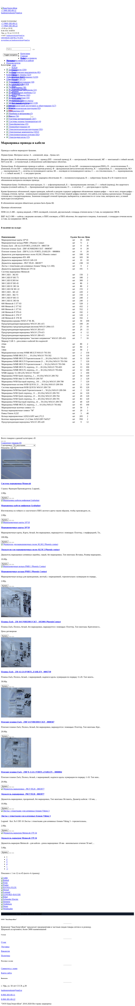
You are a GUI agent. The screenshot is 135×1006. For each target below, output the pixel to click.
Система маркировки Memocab (16, 483)
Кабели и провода (28, 58)
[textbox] (18, 49)
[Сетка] (5, 441)
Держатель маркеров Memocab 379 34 (19, 838)
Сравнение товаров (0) (11, 443)
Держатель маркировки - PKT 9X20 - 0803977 (22, 794)
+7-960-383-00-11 (8, 10)
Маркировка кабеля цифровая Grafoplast (20, 505)
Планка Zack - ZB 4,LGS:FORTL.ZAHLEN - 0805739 (26, 672)
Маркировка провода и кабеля (20, 60)
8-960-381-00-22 (8, 999)
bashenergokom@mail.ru (11, 13)
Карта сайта (6, 973)
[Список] (2, 441)
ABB (14, 65)
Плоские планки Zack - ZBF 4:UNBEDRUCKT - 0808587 (27, 722)
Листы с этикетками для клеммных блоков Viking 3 (26, 816)
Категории (25, 53)
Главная (24, 56)
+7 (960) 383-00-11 (9, 23)
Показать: (5, 448)
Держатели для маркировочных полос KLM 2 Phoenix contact (30, 549)
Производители (13, 63)
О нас (3, 942)
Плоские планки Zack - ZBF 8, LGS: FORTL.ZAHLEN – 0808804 (31, 772)
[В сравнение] (13, 498)
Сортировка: (6, 445)
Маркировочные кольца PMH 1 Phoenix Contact (24, 571)
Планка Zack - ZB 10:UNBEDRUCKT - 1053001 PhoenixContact (31, 622)
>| (7, 869)
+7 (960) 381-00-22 (9, 26)
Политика (5, 956)
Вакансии (5, 951)
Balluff (14, 68)
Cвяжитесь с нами (9, 968)
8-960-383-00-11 (8, 995)
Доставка (5, 947)
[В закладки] (10, 498)
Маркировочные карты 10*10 (15, 527)
